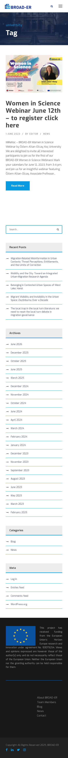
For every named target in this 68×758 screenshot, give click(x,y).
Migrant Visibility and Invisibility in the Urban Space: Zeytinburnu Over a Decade (35, 298)
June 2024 (16, 411)
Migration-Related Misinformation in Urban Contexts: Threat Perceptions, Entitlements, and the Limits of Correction (35, 262)
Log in (14, 579)
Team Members (46, 702)
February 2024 (19, 436)
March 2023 (17, 504)
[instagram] (24, 750)
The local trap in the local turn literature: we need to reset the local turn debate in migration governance (35, 312)
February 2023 (19, 512)
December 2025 (19, 352)
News (46, 133)
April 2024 (16, 420)
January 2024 (18, 445)
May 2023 (16, 495)
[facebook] (7, 750)
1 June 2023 (13, 133)
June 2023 (16, 487)
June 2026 (16, 344)
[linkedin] (12, 750)
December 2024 (19, 386)
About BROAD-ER (47, 697)
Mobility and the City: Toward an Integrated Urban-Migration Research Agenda (34, 275)
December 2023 (19, 453)
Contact (41, 715)
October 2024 (18, 403)
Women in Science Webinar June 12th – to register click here (33, 114)
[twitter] (18, 750)
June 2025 (16, 369)
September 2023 (20, 470)
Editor (33, 133)
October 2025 (18, 361)
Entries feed (17, 587)
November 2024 (20, 394)
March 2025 (17, 377)
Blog (13, 541)
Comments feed (19, 596)
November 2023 (19, 462)
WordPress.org (19, 604)
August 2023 (18, 478)
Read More (17, 185)
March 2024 (17, 428)
